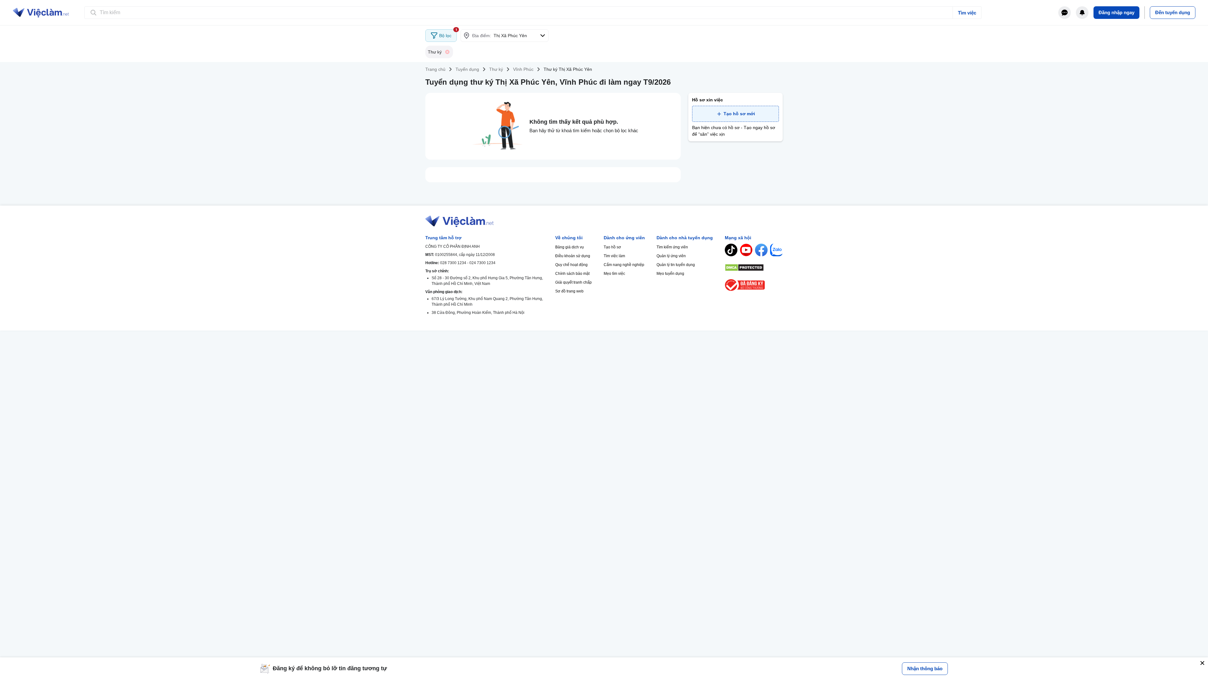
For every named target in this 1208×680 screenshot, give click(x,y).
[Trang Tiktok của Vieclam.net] (731, 250)
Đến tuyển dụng (1172, 12)
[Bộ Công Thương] (754, 285)
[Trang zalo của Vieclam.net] (776, 250)
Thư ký (496, 69)
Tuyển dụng (467, 69)
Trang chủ (435, 69)
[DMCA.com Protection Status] (754, 267)
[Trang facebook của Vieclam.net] (761, 250)
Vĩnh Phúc (523, 69)
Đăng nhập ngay (1116, 12)
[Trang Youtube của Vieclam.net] (746, 250)
